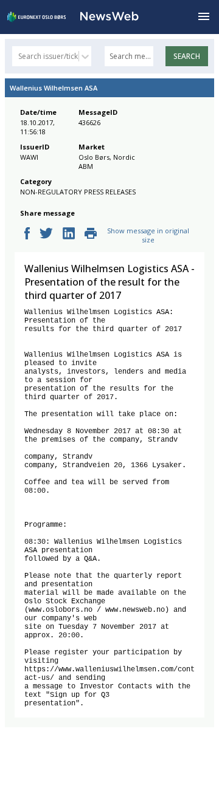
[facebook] (27, 234)
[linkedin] (69, 234)
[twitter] (46, 234)
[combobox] (19, 56)
